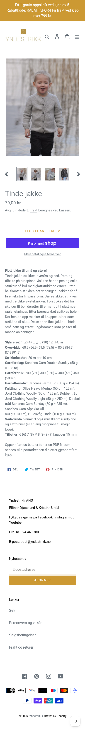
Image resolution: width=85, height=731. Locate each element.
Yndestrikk (36, 716)
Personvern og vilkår (25, 623)
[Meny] (77, 37)
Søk (12, 610)
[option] (22, 174)
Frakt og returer (21, 647)
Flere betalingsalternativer (42, 254)
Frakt (33, 210)
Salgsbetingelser (22, 635)
